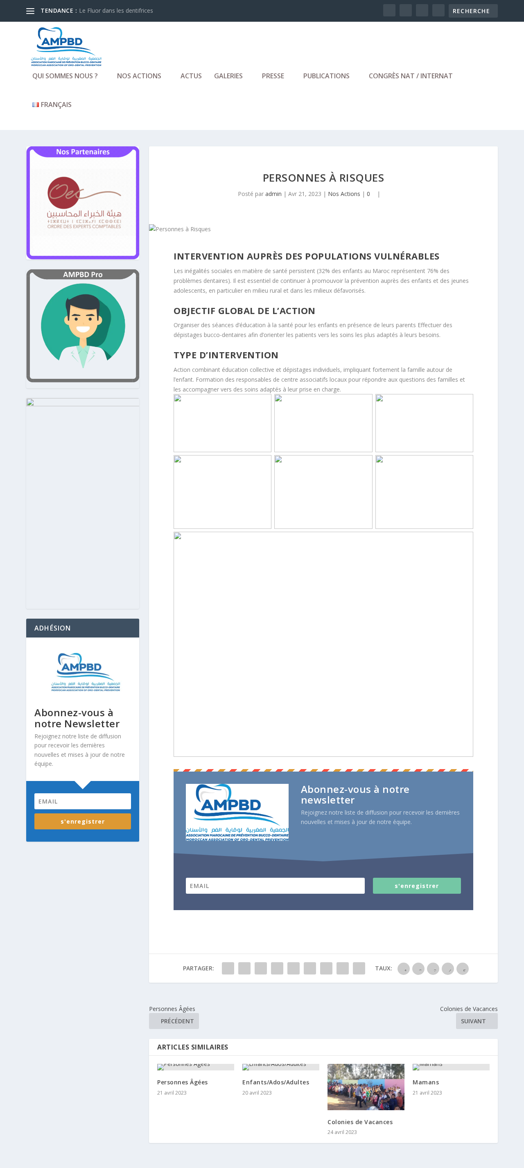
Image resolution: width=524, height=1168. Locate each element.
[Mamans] (451, 1067)
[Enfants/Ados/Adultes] (280, 1067)
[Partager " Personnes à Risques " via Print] (359, 968)
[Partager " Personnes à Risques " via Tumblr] (261, 968)
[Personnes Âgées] (195, 1067)
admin (273, 194)
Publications (326, 76)
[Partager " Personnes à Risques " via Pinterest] (277, 968)
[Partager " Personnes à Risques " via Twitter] (244, 968)
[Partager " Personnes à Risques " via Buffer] (310, 968)
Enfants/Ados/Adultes (275, 1082)
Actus (191, 76)
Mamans (426, 1082)
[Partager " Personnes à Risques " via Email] (342, 968)
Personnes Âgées (182, 1082)
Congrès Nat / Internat (411, 76)
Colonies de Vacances (360, 1122)
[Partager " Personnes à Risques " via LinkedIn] (293, 968)
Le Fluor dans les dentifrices (116, 10)
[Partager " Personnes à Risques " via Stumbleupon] (326, 968)
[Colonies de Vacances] (366, 1087)
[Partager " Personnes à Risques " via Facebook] (228, 968)
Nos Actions (139, 76)
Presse (273, 76)
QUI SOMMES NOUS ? (65, 76)
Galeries (228, 76)
